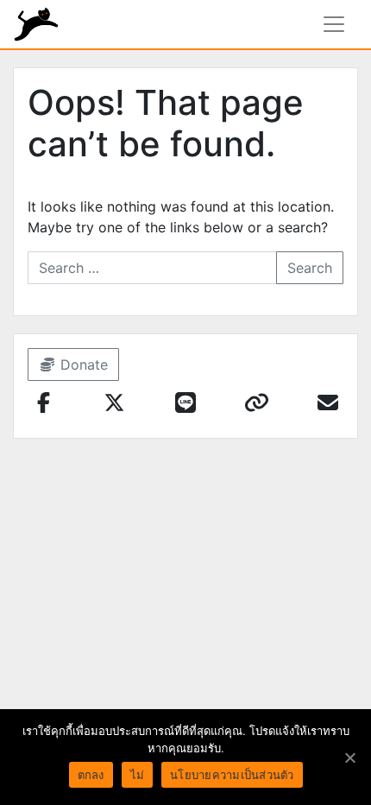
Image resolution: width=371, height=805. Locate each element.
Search (309, 267)
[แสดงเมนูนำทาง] (334, 24)
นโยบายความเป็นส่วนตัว (232, 775)
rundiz (36, 24)
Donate (82, 364)
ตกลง (91, 775)
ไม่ (137, 775)
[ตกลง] (349, 757)
